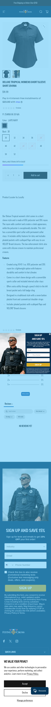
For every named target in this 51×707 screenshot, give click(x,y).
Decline (25, 692)
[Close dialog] (50, 334)
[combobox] (29, 355)
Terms (46, 372)
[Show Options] (48, 359)
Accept (25, 684)
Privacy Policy (41, 372)
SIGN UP (38, 365)
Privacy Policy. (33, 674)
